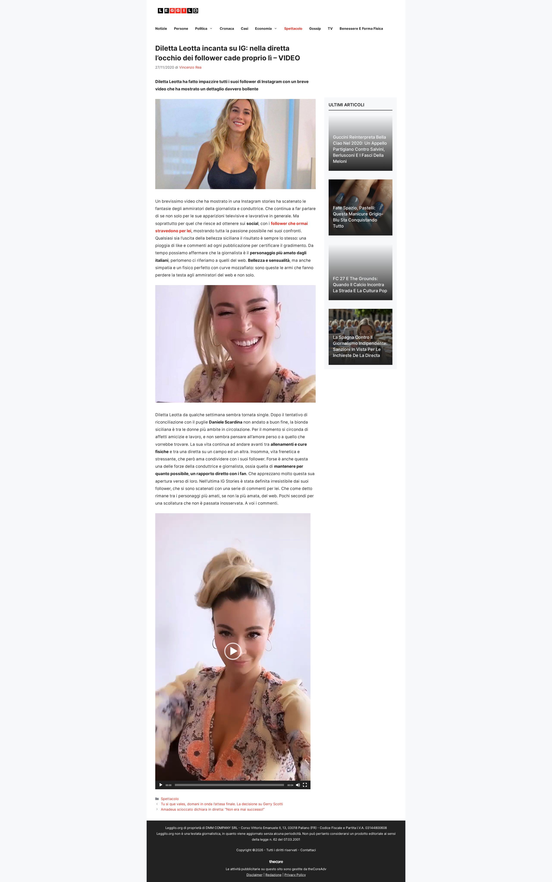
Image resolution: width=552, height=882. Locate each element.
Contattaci (308, 850)
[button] (233, 651)
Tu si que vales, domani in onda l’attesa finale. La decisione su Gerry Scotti (222, 804)
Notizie (161, 28)
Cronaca (227, 28)
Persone (181, 28)
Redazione (273, 875)
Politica (201, 28)
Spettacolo (293, 28)
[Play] (161, 785)
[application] (232, 651)
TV (330, 28)
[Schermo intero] (305, 785)
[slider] (229, 785)
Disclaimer (254, 875)
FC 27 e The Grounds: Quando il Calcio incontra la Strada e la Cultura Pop (360, 284)
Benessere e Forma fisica (361, 28)
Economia (263, 28)
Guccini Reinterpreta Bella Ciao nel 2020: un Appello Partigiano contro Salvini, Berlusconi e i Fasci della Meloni (360, 149)
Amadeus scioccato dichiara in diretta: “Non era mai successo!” (213, 809)
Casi (244, 28)
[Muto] (298, 785)
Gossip (315, 28)
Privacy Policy (295, 875)
